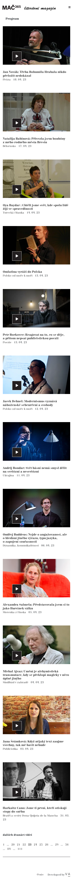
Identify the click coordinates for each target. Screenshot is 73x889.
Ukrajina (9, 475)
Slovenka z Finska (15, 612)
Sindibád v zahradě (16, 682)
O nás (40, 874)
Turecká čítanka (14, 212)
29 (56, 844)
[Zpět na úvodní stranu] (30, 7)
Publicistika (11, 748)
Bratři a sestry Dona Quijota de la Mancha (31, 815)
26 (46, 844)
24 (35, 844)
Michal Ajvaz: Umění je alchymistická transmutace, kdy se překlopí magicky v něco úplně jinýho (36, 675)
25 (41, 844)
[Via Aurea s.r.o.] (67, 874)
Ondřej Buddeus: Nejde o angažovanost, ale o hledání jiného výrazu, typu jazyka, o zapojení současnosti (35, 538)
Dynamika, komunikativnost (21, 545)
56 (67, 844)
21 (18, 844)
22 (24, 844)
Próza (7, 79)
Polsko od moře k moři (18, 275)
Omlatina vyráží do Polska (22, 271)
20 (13, 844)
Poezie (7, 342)
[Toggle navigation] (69, 7)
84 (9, 849)
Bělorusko (10, 146)
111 (19, 849)
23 (29, 844)
